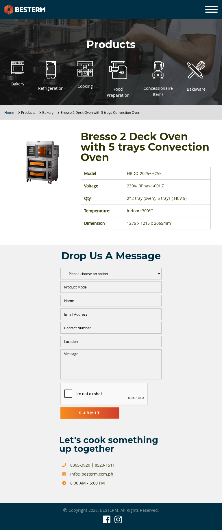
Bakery (47, 112)
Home (9, 112)
